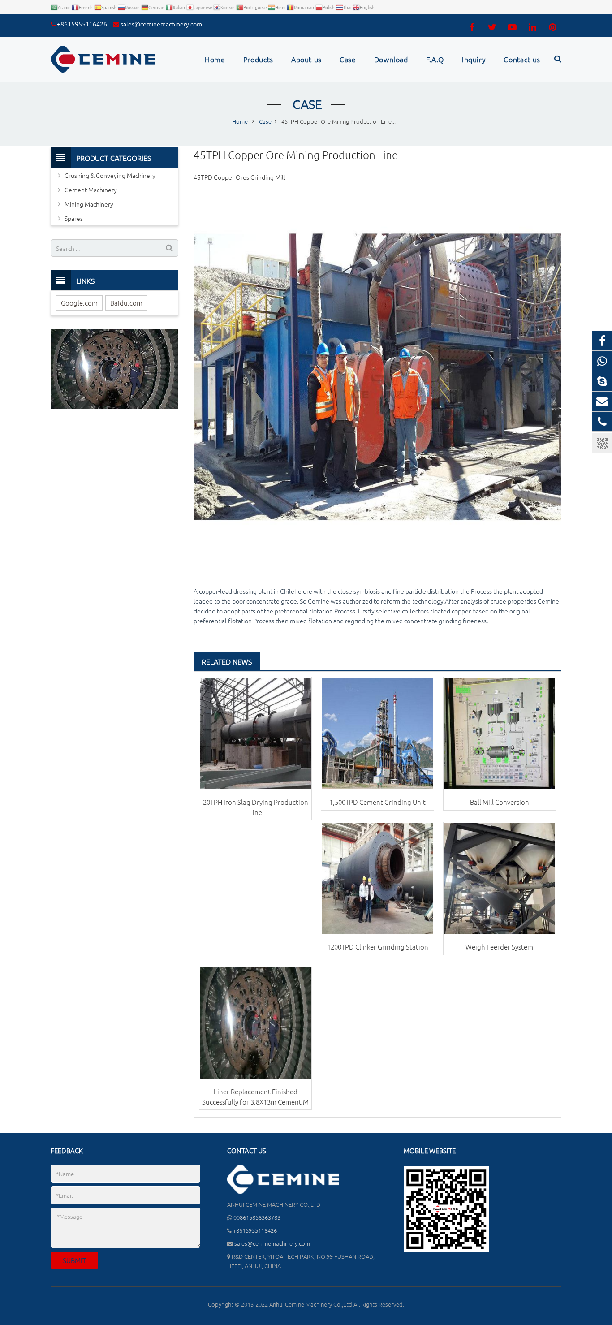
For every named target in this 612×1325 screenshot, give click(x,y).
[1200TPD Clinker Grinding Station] (377, 878)
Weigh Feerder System (499, 946)
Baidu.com (126, 302)
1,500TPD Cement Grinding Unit (377, 802)
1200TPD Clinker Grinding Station (377, 946)
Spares (74, 218)
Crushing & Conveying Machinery (110, 175)
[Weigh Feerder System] (499, 878)
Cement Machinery (91, 189)
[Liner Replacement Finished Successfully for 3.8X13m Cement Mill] (255, 1023)
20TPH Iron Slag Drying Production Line (255, 807)
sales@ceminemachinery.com (161, 23)
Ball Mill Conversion (499, 802)
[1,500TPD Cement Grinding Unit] (377, 733)
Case (306, 104)
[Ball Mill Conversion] (499, 733)
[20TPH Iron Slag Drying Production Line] (255, 733)
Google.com (79, 302)
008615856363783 (256, 1217)
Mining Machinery (89, 203)
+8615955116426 (82, 23)
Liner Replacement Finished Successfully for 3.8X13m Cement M (255, 1096)
